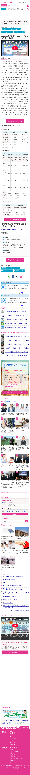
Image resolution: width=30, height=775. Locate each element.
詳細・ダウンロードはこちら (15, 392)
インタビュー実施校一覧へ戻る (15, 219)
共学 (10, 511)
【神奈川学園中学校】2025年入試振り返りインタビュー (17, 352)
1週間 (8, 401)
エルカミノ (5, 583)
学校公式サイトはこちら (15, 121)
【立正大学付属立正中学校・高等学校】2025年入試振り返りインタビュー (17, 348)
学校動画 (12, 755)
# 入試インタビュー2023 (7, 32)
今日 (3, 401)
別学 (26, 511)
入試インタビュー (14, 27)
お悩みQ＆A (24, 9)
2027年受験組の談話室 (8, 580)
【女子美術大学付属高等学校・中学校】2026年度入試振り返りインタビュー (17, 340)
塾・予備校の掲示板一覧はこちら (20, 611)
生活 (11, 737)
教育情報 (12, 733)
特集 (11, 753)
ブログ (12, 740)
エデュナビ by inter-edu (15, 768)
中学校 (5, 502)
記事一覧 (12, 742)
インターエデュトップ (16, 747)
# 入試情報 (17, 32)
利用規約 (12, 757)
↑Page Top (24, 728)
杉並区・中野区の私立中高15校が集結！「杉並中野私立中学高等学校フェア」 (17, 327)
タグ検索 (12, 744)
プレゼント (13, 738)
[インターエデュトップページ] (4, 747)
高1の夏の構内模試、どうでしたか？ (12, 589)
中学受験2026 (12, 9)
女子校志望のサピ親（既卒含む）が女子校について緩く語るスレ (15, 606)
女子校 (21, 511)
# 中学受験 (5, 29)
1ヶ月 (14, 401)
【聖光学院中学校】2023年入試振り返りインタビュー (17, 312)
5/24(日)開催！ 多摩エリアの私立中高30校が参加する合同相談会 (17, 323)
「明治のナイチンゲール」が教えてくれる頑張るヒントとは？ (17, 319)
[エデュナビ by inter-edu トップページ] (8, 2)
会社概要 (12, 760)
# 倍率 (19, 29)
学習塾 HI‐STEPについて (9, 600)
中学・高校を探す (15, 751)
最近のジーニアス (7, 603)
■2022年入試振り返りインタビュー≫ (12, 229)
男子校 (15, 511)
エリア (3, 505)
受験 (18, 9)
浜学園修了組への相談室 (8, 597)
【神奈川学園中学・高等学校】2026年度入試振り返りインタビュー (17, 336)
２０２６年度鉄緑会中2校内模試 (11, 586)
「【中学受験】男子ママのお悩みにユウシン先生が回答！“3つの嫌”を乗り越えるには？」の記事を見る (14, 636)
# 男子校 (23, 32)
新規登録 (4, 5)
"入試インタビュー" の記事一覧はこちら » (17, 356)
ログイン (11, 5)
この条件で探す (16, 514)
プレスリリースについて (16, 762)
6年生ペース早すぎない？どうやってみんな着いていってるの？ (15, 592)
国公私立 (3, 508)
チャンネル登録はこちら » (15, 652)
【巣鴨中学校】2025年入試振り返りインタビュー (17, 344)
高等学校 (11, 502)
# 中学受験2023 (13, 29)
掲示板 (12, 749)
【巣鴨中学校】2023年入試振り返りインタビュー (17, 316)
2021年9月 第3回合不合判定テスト (12, 577)
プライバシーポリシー (16, 758)
